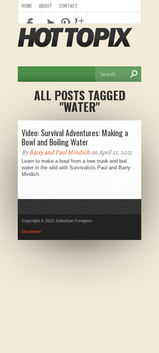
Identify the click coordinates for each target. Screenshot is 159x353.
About (45, 5)
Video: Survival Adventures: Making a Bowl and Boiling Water (75, 137)
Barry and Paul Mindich (59, 152)
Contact (68, 5)
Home (27, 5)
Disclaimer (31, 231)
